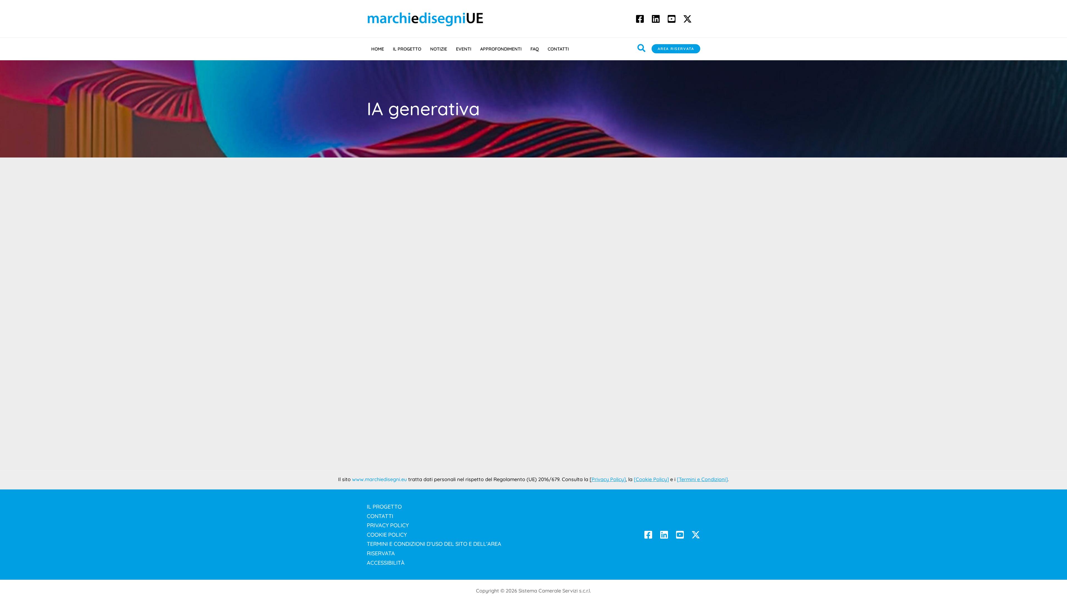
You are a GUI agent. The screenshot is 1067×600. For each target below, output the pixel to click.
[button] (641, 49)
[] (651, 479)
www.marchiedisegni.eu (379, 479)
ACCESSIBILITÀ (386, 562)
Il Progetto (407, 49)
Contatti (558, 49)
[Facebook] (639, 18)
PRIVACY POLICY (388, 525)
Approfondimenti (501, 49)
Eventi (463, 49)
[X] (687, 18)
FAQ (534, 49)
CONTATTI (380, 515)
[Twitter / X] (695, 534)
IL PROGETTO (384, 506)
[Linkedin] (655, 18)
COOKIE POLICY (387, 534)
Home (377, 49)
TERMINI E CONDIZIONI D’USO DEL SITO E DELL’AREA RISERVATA (434, 548)
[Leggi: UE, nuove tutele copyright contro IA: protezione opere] (422, 246)
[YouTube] (671, 18)
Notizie (438, 49)
